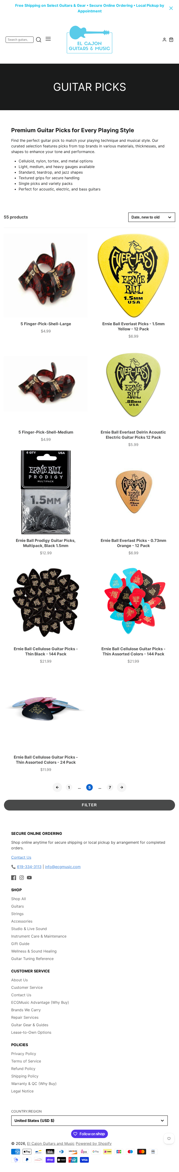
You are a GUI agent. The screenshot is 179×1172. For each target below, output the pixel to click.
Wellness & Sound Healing (34, 951)
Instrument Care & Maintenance (38, 936)
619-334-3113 (29, 866)
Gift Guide (20, 943)
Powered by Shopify (94, 1143)
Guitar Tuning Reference (32, 958)
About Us (19, 980)
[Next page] (121, 787)
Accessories (21, 921)
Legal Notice (22, 1091)
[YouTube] (29, 877)
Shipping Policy (24, 1076)
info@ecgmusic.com (63, 866)
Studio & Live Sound (29, 928)
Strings (17, 913)
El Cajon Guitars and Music (51, 1143)
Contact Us (21, 857)
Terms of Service (26, 1061)
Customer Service (27, 987)
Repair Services (24, 1017)
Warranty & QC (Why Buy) (34, 1083)
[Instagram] (21, 877)
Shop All (18, 898)
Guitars (17, 906)
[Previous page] (57, 787)
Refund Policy (23, 1068)
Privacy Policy (23, 1053)
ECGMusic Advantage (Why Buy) (40, 1002)
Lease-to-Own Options (31, 1032)
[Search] (38, 40)
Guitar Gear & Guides (29, 1024)
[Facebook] (13, 877)
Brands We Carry (26, 1010)
